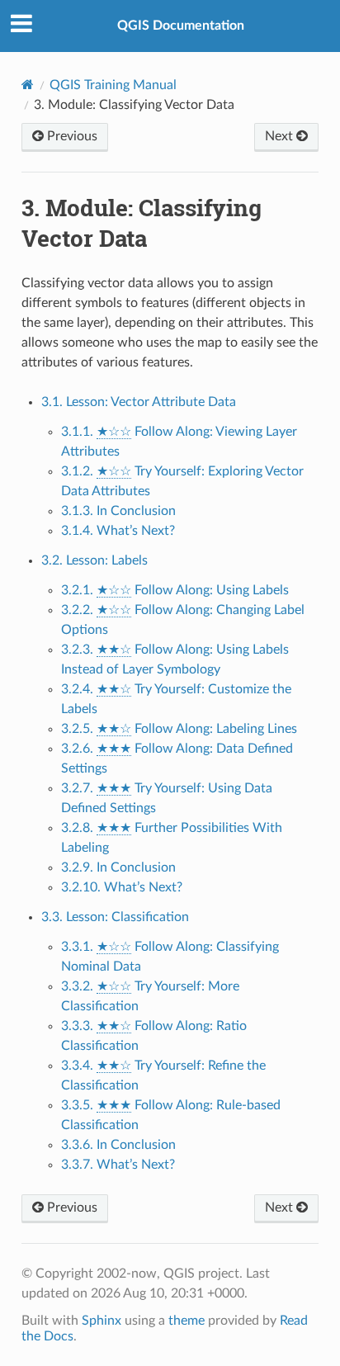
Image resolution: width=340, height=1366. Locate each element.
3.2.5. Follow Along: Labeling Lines (179, 728)
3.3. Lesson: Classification (115, 917)
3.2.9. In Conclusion (118, 867)
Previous (70, 136)
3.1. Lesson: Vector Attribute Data (138, 402)
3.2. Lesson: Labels (94, 560)
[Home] (27, 85)
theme (186, 1320)
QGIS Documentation (180, 25)
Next (280, 136)
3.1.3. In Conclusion (118, 511)
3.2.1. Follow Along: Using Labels (175, 590)
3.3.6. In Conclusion (118, 1144)
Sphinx (101, 1320)
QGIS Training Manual (113, 85)
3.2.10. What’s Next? (121, 887)
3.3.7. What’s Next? (118, 1164)
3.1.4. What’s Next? (118, 530)
